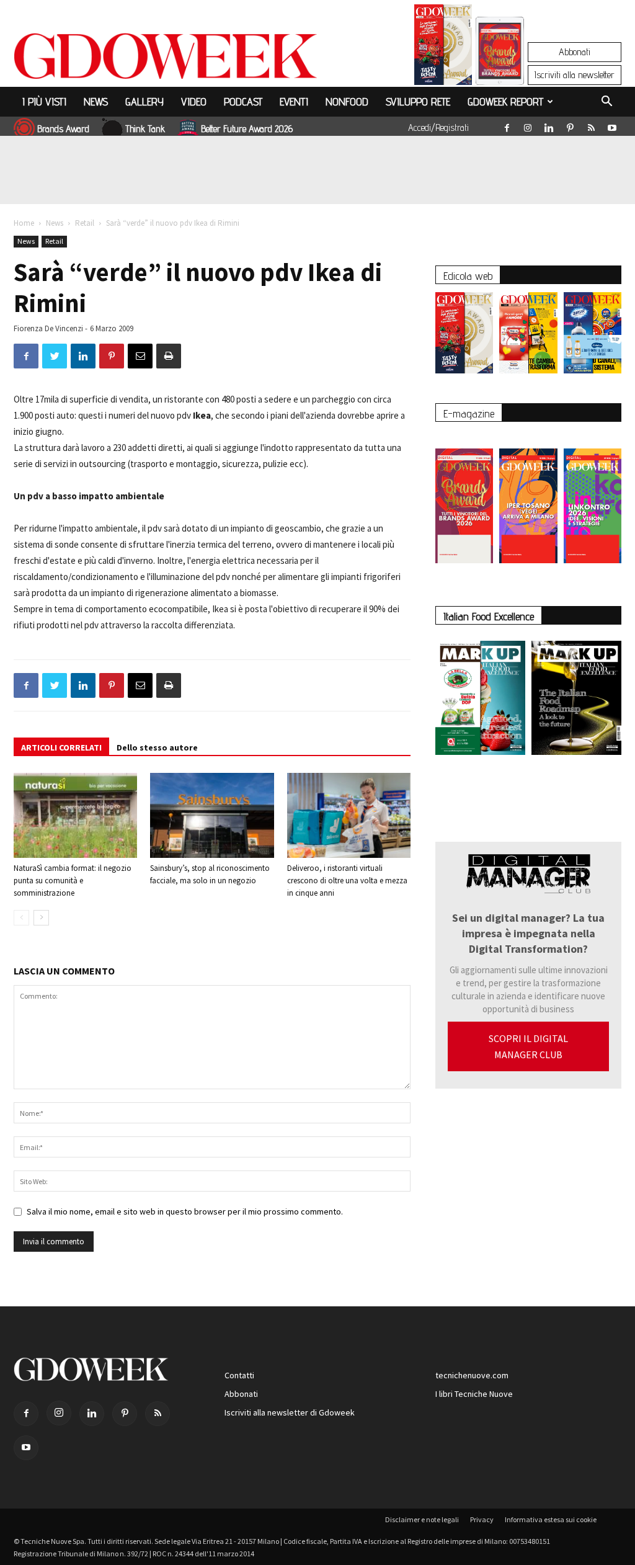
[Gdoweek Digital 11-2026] (499, 68)
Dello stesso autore (157, 747)
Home (24, 223)
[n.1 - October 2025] (480, 700)
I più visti (44, 101)
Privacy (482, 1519)
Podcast (243, 101)
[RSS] (591, 125)
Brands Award (63, 129)
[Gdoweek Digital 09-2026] (592, 499)
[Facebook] (506, 125)
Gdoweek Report (505, 101)
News (96, 101)
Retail (84, 223)
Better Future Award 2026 (247, 129)
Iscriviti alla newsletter (575, 75)
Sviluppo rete (418, 101)
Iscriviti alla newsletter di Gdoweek (289, 1412)
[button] (606, 103)
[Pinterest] (570, 125)
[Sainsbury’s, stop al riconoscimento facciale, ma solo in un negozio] (211, 815)
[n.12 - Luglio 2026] (443, 47)
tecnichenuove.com (471, 1375)
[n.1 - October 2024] (576, 700)
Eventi (294, 101)
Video (193, 101)
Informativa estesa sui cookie (551, 1519)
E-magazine (468, 413)
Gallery (144, 101)
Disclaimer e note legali (422, 1519)
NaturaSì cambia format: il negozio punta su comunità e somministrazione (72, 880)
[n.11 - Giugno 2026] (528, 336)
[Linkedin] (549, 125)
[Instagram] (527, 125)
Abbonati (574, 52)
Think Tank (145, 129)
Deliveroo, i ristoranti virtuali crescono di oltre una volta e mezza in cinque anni (347, 880)
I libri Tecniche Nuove (474, 1393)
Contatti (239, 1375)
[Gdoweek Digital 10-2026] (528, 499)
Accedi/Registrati (438, 127)
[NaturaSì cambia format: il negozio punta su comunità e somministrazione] (75, 815)
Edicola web (467, 275)
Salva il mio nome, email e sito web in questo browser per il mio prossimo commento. (185, 1211)
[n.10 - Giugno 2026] (592, 336)
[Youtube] (612, 125)
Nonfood (347, 101)
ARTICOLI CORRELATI (61, 747)
